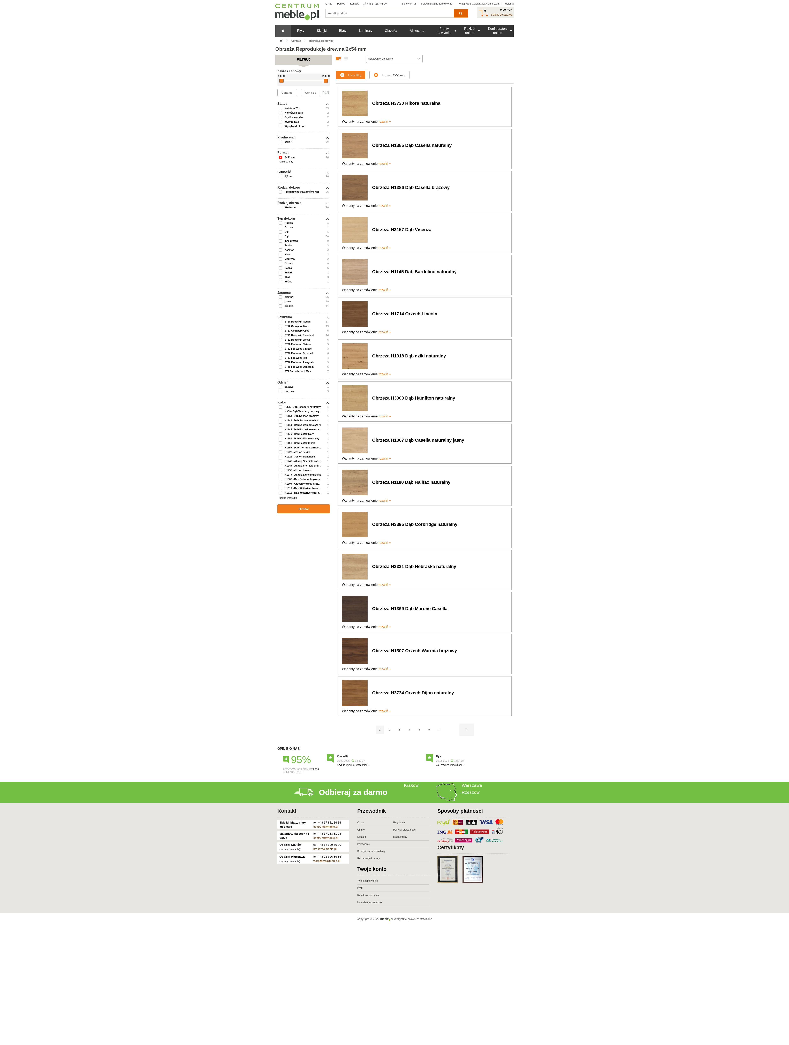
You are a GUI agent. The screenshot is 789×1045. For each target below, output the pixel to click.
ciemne (289, 297)
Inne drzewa (292, 241)
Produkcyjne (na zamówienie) (302, 191)
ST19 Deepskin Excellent (299, 335)
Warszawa (472, 785)
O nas (328, 3)
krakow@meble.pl (325, 848)
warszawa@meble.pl (326, 860)
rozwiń (383, 121)
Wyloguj (509, 3)
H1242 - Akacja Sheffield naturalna (305, 461)
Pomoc (341, 3)
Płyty (300, 30)
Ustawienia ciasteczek (369, 902)
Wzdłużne (290, 207)
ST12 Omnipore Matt (296, 326)
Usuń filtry (354, 75)
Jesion (288, 245)
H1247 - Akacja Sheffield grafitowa (305, 465)
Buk (287, 231)
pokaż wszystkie (288, 498)
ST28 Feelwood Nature (298, 344)
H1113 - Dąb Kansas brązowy (302, 416)
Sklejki (322, 30)
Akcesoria (417, 30)
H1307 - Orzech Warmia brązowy (304, 483)
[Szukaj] (461, 13)
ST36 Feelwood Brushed (299, 353)
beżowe (289, 386)
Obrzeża (391, 30)
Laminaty (365, 30)
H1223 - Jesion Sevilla (297, 452)
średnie (289, 306)
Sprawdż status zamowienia (436, 3)
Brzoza (289, 227)
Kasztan (289, 250)
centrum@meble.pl (325, 826)
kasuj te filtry (286, 161)
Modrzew (290, 259)
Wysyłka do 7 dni (294, 126)
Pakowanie (363, 844)
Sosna (288, 268)
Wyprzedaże (292, 121)
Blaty (342, 30)
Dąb (287, 236)
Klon (287, 254)
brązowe (289, 391)
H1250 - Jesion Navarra (298, 470)
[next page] (466, 730)
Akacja (289, 222)
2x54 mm (290, 157)
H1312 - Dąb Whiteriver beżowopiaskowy (308, 488)
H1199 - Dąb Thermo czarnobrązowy (306, 447)
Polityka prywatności (404, 829)
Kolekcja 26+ (292, 108)
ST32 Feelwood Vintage (298, 348)
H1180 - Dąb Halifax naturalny (302, 438)
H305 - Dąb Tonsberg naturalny (303, 407)
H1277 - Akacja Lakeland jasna (303, 474)
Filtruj (304, 509)
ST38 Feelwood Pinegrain (299, 362)
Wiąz (287, 277)
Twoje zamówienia (367, 880)
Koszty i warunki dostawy (371, 851)
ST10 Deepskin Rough (297, 321)
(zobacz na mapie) (289, 849)
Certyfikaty (450, 847)
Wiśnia (288, 281)
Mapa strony (400, 836)
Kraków (411, 785)
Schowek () (409, 3)
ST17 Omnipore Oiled (297, 330)
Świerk (289, 272)
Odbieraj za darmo (353, 792)
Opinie (361, 829)
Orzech (289, 263)
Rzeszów (471, 792)
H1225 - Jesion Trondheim (300, 456)
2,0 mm (289, 176)
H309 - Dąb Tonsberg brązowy (302, 411)
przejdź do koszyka (501, 14)
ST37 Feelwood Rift (296, 357)
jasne (288, 301)
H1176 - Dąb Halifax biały (299, 434)
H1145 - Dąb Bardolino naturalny (303, 429)
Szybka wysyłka (294, 117)
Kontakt (354, 3)
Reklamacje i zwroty (368, 858)
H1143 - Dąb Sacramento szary (303, 425)
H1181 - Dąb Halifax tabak (300, 443)
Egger (288, 141)
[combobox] (394, 59)
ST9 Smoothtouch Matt (298, 371)
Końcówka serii (294, 112)
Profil (360, 888)
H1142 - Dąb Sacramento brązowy (304, 420)
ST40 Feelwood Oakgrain (299, 366)
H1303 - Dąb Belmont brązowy (302, 479)
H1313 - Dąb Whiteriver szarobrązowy (307, 492)
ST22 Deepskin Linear (297, 339)
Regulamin (399, 822)
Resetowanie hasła (368, 895)
